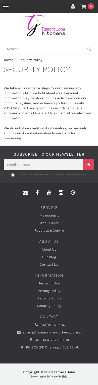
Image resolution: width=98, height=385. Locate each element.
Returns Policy (49, 298)
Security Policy (49, 306)
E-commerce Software (44, 376)
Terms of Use (49, 283)
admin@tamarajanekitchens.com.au (52, 332)
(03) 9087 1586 (52, 325)
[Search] (89, 49)
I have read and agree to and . (51, 174)
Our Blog (49, 257)
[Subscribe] (88, 164)
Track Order (49, 223)
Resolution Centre (49, 230)
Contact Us (49, 264)
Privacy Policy (78, 174)
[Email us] (25, 193)
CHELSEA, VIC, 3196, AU (52, 340)
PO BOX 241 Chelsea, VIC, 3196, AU (52, 347)
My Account (49, 215)
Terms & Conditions (54, 174)
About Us (49, 249)
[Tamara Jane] (49, 25)
